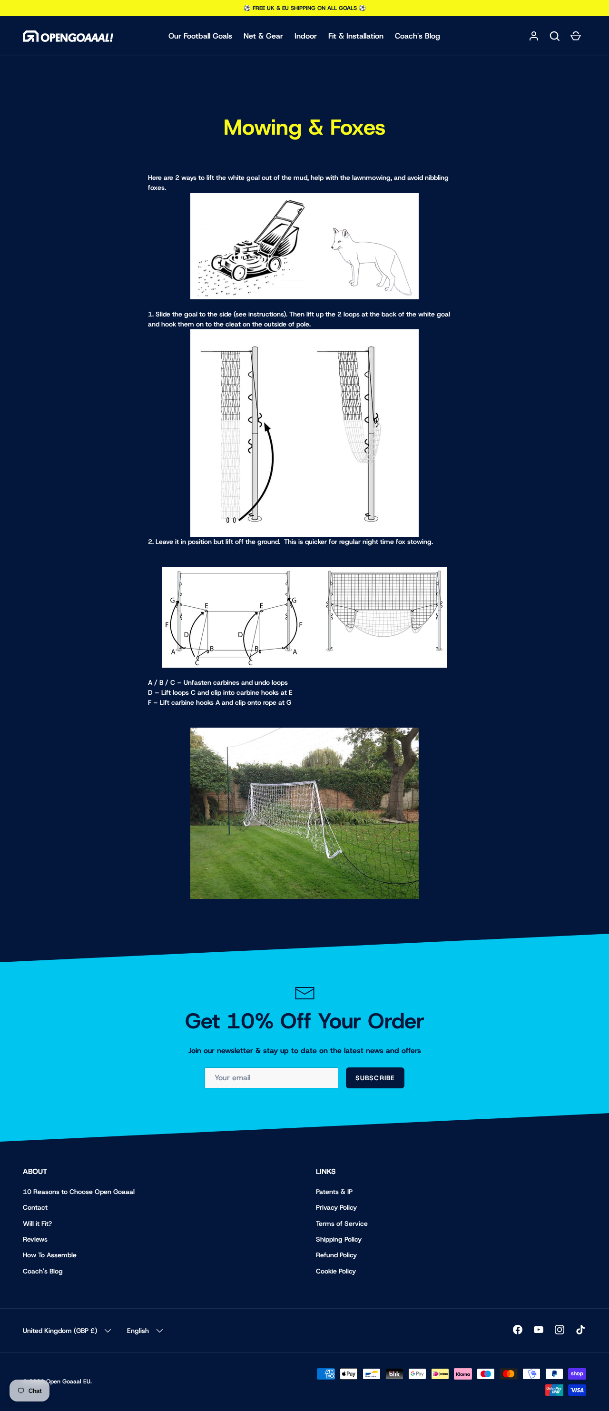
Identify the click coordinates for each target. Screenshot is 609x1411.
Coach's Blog (417, 36)
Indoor (306, 36)
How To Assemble (50, 1255)
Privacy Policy (336, 1207)
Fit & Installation (355, 36)
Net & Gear (263, 36)
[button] (554, 36)
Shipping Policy (339, 1239)
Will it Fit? (37, 1223)
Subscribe (375, 1078)
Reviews (35, 1239)
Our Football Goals (200, 36)
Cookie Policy (336, 1271)
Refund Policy (336, 1255)
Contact (35, 1207)
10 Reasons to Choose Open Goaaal (79, 1191)
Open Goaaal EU (68, 1381)
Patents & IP (334, 1191)
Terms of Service (342, 1223)
